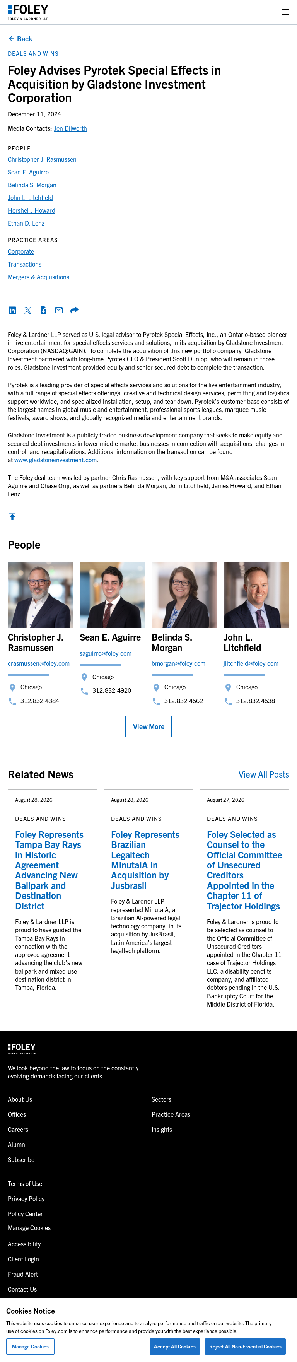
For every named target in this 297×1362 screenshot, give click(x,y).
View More (148, 726)
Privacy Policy (26, 1198)
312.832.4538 (255, 700)
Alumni (17, 1144)
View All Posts (264, 773)
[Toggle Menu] (285, 12)
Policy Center (25, 1213)
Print (43, 310)
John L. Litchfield (30, 197)
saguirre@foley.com (105, 653)
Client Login (23, 1259)
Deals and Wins (33, 53)
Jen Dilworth (70, 128)
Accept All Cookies (174, 1346)
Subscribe (21, 1159)
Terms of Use (25, 1183)
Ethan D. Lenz (26, 223)
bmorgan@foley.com (178, 663)
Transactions (24, 264)
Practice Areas (171, 1114)
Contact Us (22, 1289)
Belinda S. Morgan (32, 184)
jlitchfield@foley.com (251, 663)
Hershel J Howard (31, 210)
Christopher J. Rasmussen (42, 159)
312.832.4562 (183, 700)
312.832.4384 (39, 700)
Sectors (161, 1099)
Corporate (21, 251)
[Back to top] (12, 518)
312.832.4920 (111, 690)
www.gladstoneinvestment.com (55, 459)
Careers (18, 1129)
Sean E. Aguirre (28, 172)
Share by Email (58, 310)
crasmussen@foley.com (39, 663)
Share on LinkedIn (12, 310)
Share (74, 310)
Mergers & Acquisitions (38, 276)
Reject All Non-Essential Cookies (245, 1346)
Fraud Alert (23, 1274)
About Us (20, 1099)
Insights (162, 1129)
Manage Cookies (30, 1346)
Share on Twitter (27, 310)
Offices (17, 1114)
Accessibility (24, 1244)
